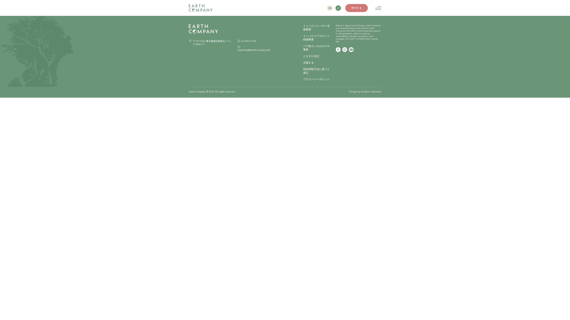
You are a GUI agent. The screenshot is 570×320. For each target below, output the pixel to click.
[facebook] (338, 49)
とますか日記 (311, 56)
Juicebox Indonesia (370, 91)
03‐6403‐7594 (248, 41)
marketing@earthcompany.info (254, 49)
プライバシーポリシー (316, 79)
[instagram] (344, 49)
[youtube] (351, 49)
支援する (308, 62)
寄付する (356, 8)
